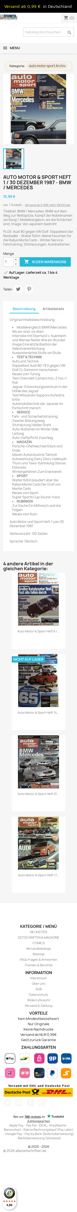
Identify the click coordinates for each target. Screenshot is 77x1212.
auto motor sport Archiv (47, 66)
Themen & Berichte (38, 965)
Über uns (38, 984)
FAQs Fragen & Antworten (38, 960)
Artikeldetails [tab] (53, 309)
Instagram (42, 1102)
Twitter (7, 1102)
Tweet (18, 289)
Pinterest (29, 289)
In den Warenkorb (45, 261)
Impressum (38, 978)
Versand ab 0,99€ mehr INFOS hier (48, 205)
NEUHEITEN (38, 932)
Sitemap (38, 954)
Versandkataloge (38, 949)
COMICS (39, 943)
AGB (39, 989)
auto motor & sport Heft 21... (38, 794)
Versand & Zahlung (38, 1006)
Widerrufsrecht (38, 1000)
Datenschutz (38, 995)
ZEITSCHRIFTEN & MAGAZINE (38, 937)
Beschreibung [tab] (24, 309)
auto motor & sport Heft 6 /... (38, 631)
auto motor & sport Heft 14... (38, 713)
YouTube (18, 1102)
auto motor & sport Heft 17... (38, 875)
